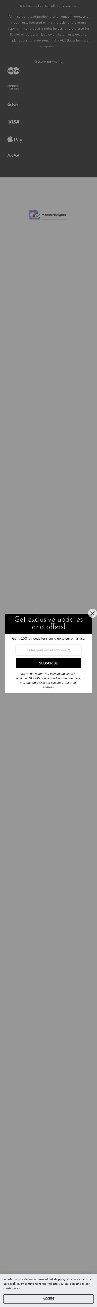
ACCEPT (48, 1299)
